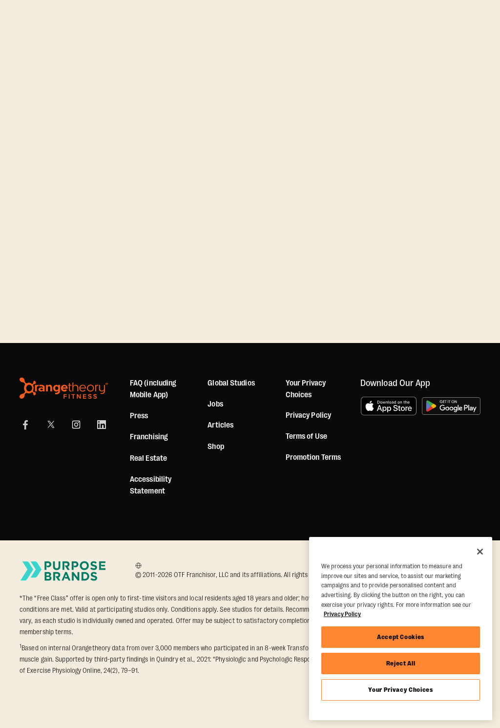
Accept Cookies (400, 637)
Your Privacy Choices (400, 689)
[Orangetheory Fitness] (64, 388)
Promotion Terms (313, 457)
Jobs (215, 404)
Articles (220, 425)
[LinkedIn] (101, 424)
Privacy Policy (308, 415)
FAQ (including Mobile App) (153, 389)
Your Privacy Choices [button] (306, 389)
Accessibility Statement (150, 485)
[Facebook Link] (25, 424)
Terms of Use (306, 436)
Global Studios (231, 383)
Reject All (401, 663)
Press (139, 415)
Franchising (149, 436)
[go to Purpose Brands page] (63, 571)
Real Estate (148, 458)
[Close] (480, 551)
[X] (51, 424)
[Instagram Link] (76, 424)
